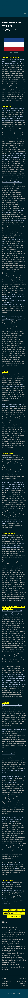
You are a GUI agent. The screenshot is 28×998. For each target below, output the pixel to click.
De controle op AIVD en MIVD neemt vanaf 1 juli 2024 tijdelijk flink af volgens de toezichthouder (13, 61)
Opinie (7, 1)
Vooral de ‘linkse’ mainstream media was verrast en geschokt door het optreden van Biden (13, 118)
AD (16, 868)
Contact (9, 5)
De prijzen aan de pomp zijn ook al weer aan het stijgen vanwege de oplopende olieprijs (12, 819)
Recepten (21, 1)
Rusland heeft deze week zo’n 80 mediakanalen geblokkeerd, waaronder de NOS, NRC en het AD (14, 613)
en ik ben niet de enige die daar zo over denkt (13, 770)
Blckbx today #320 (8, 882)
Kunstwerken (13, 1)
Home (3, 1)
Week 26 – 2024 (7, 903)
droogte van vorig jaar (11, 782)
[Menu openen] (25, 14)
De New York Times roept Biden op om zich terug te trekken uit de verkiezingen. (13, 296)
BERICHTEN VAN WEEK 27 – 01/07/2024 (21, 982)
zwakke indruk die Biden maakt (15, 220)
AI (17, 1)
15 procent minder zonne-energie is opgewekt (12, 521)
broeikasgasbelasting (9, 457)
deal (19, 319)
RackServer (21, 5)
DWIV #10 (5, 899)
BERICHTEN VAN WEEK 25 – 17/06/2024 (6, 982)
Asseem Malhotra (7, 537)
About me (4, 5)
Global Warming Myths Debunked (12, 891)
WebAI (3, 9)
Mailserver (14, 5)
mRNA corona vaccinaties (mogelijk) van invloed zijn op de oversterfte (13, 545)
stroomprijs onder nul (8, 754)
